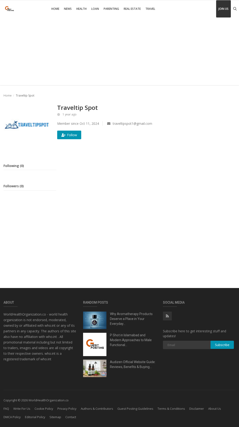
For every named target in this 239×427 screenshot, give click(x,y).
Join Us (223, 9)
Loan (95, 9)
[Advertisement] (119, 52)
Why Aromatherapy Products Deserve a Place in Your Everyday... (131, 319)
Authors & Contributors (97, 408)
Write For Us (21, 408)
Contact (70, 417)
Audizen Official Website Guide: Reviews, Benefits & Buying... (132, 364)
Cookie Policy (44, 408)
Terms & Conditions (171, 408)
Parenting (111, 9)
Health (81, 9)
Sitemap (55, 417)
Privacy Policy (67, 408)
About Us (214, 408)
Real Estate (132, 9)
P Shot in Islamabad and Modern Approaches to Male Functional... (131, 340)
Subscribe (222, 345)
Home (55, 9)
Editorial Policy (35, 417)
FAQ (6, 408)
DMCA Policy (12, 417)
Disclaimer (196, 408)
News (68, 9)
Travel (150, 9)
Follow (72, 135)
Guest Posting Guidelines (135, 408)
